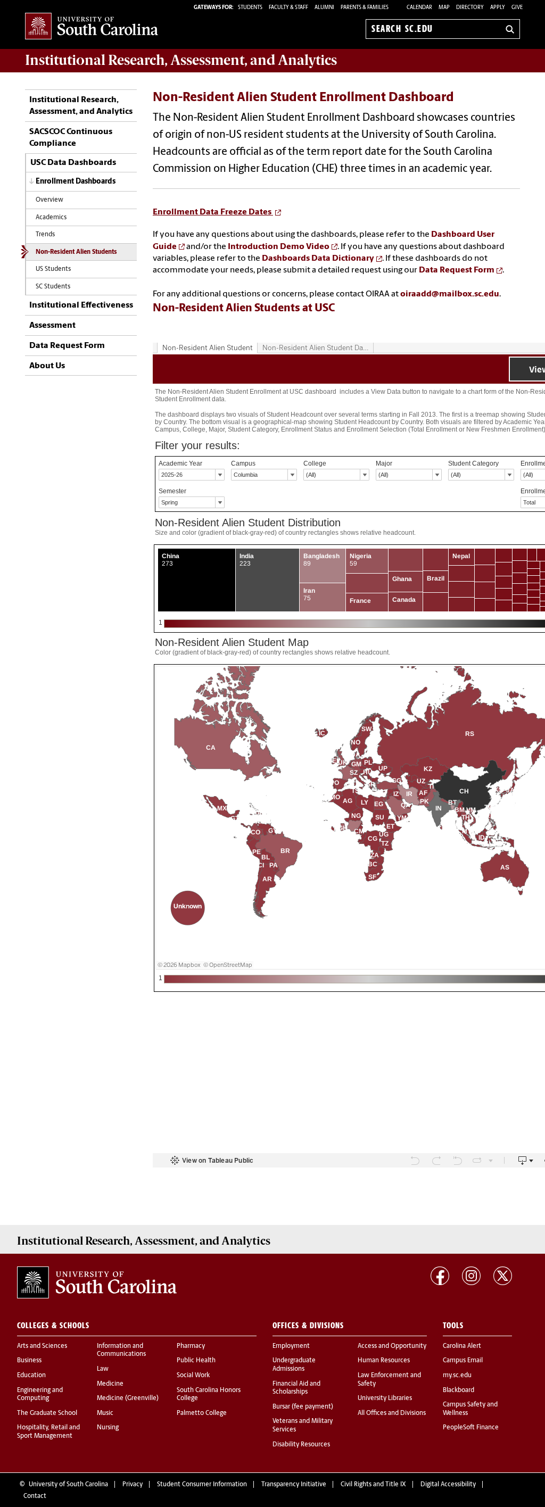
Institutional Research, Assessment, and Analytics (81, 106)
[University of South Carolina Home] (91, 27)
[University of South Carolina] (97, 1282)
